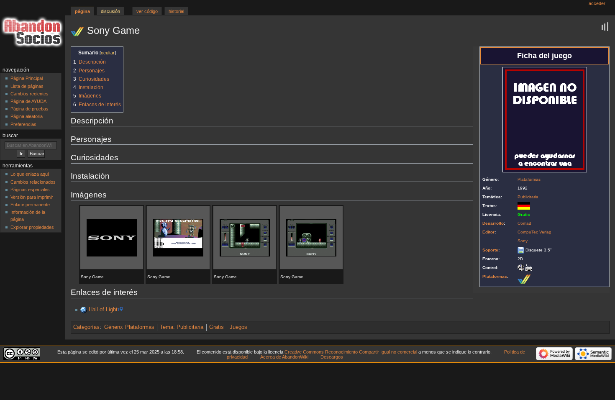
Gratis (216, 327)
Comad (524, 223)
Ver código (147, 11)
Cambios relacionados (33, 182)
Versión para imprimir (31, 197)
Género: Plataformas (129, 327)
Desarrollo (493, 223)
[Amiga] (524, 279)
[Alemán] (524, 205)
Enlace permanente (30, 204)
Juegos (238, 327)
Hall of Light (103, 310)
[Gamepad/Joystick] (521, 267)
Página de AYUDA (28, 101)
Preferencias (23, 124)
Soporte (490, 250)
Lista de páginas (27, 86)
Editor (488, 232)
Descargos (331, 356)
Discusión (110, 11)
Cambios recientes (29, 93)
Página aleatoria (26, 116)
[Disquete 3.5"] (521, 250)
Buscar (10, 135)
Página (82, 11)
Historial (176, 11)
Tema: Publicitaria (181, 327)
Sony (523, 240)
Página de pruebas (29, 108)
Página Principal (26, 78)
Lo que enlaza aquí (29, 174)
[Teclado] (528, 267)
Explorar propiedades (32, 227)
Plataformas (529, 179)
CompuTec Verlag (534, 232)
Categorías (86, 327)
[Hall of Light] (83, 310)
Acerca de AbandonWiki (284, 356)
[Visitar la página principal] (32, 32)
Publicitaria (528, 197)
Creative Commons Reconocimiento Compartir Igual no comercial (350, 351)
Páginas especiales (30, 189)
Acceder (597, 3)
